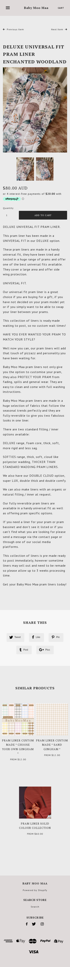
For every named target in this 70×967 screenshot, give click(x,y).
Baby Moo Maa (36, 8)
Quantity (8, 208)
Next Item (57, 29)
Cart (61, 7)
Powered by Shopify (35, 890)
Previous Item (15, 29)
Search (35, 906)
